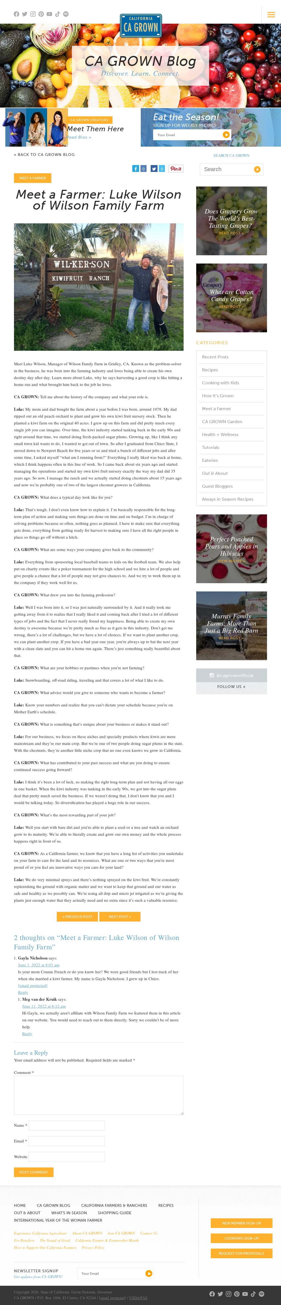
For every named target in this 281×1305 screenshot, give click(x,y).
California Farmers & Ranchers (114, 1205)
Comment (24, 1072)
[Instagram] (34, 14)
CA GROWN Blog (53, 1205)
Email (20, 1141)
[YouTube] (51, 14)
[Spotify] (67, 17)
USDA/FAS (138, 1297)
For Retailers (24, 1240)
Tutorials (210, 447)
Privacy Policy (93, 1247)
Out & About (215, 473)
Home (20, 1205)
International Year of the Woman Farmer (58, 1220)
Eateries (210, 460)
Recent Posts (215, 357)
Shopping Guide (114, 1213)
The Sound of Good (55, 1240)
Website (20, 1156)
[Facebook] (18, 14)
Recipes (210, 369)
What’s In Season (69, 1213)
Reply (23, 992)
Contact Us (149, 1233)
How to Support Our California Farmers (45, 1247)
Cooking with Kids (220, 382)
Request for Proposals (241, 1253)
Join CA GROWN (121, 1233)
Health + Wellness (220, 434)
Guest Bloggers (217, 486)
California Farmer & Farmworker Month (107, 1240)
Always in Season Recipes (227, 499)
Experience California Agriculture (40, 1233)
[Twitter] (26, 14)
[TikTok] (59, 14)
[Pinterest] (42, 14)
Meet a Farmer (216, 408)
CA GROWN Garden (222, 421)
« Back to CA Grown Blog (44, 155)
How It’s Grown (218, 395)
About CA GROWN (87, 1233)
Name (20, 1125)
